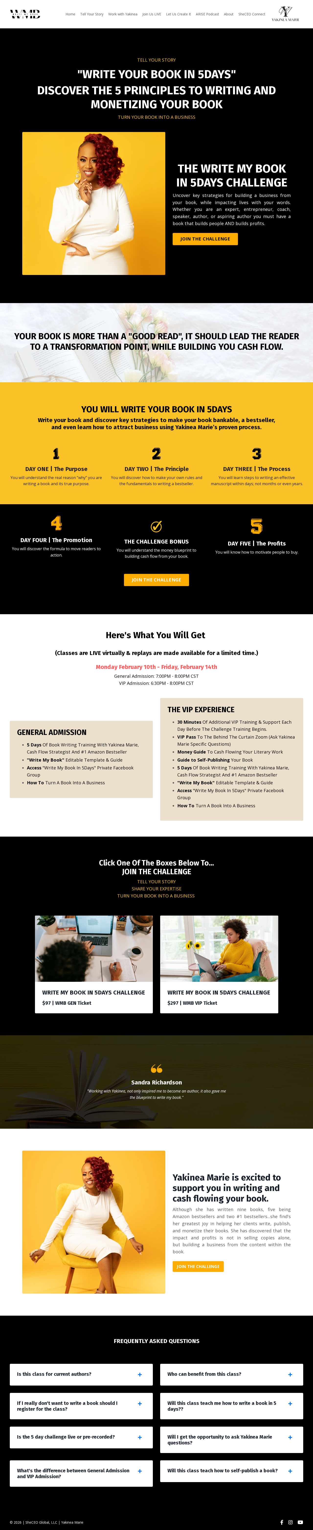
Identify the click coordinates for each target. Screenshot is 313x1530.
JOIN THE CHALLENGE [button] (205, 239)
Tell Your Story (91, 14)
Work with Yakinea (122, 14)
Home (70, 14)
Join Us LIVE (151, 14)
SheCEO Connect (251, 14)
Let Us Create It (178, 14)
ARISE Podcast (207, 14)
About (229, 14)
